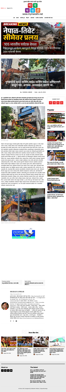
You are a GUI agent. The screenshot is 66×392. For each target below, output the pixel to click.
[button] (10, 8)
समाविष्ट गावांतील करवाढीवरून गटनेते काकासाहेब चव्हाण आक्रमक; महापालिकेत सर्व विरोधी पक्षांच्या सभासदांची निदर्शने (40, 350)
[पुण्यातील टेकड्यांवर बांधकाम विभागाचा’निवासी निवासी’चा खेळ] (56, 171)
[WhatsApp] (61, 102)
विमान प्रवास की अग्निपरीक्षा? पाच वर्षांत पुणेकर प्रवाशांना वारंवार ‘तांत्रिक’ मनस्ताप (55, 163)
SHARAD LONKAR (27, 92)
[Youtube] (16, 320)
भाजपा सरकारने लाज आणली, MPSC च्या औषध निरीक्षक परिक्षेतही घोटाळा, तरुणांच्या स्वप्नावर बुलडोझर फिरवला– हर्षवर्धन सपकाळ (57, 350)
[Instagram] (5, 370)
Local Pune (39, 78)
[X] (13, 320)
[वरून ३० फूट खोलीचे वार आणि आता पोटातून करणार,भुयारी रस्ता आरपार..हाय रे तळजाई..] (56, 118)
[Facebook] (10, 320)
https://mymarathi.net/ (15, 294)
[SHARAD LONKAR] (5, 306)
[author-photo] (2, 353)
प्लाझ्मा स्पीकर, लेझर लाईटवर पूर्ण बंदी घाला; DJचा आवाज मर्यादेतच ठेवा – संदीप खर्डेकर (8, 350)
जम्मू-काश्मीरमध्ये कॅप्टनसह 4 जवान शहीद (10, 283)
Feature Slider (28, 78)
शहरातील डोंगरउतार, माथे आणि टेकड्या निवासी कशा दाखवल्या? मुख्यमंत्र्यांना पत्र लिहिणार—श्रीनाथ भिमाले (55, 196)
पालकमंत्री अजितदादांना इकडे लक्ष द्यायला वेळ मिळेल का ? (34, 283)
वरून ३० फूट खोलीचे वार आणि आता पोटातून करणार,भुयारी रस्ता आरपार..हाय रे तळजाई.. (55, 126)
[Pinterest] (58, 102)
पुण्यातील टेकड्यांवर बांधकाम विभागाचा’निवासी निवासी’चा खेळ (53, 179)
